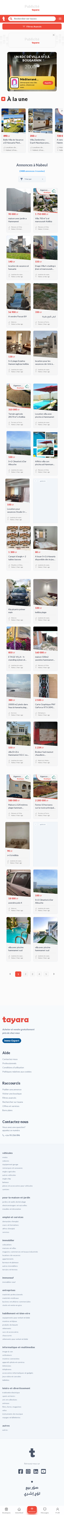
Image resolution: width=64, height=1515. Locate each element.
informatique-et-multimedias (18, 1347)
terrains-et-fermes (10, 1269)
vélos (4, 1410)
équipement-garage (10, 1164)
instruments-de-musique (12, 1414)
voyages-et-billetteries (11, 1417)
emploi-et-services (12, 1217)
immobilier (8, 1240)
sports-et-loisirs (8, 1396)
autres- (5, 1430)
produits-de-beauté (10, 1325)
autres (6, 1425)
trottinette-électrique (11, 1392)
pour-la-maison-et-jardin (16, 1197)
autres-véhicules (9, 1175)
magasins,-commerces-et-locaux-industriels (20, 1252)
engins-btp (6, 1179)
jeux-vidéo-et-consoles (11, 1376)
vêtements (6, 1328)
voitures (5, 1161)
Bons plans (7, 1110)
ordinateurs (7, 1355)
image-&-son (7, 1351)
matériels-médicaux (10, 1298)
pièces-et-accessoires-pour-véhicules (17, 1186)
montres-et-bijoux (9, 1321)
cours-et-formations (10, 1225)
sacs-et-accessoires (10, 1332)
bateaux (5, 1182)
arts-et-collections (9, 1400)
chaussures (7, 1335)
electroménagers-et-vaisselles (14, 1205)
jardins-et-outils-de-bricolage (14, 1202)
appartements (8, 1259)
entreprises (8, 1290)
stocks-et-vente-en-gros (12, 1305)
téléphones (6, 1369)
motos (5, 1157)
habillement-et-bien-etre (16, 1313)
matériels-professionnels (12, 1294)
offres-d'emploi (8, 1228)
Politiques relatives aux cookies (17, 1071)
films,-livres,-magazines (11, 1407)
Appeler (48, 83)
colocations (7, 1245)
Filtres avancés (9, 1097)
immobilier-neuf (8, 1282)
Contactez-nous (10, 1059)
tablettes (5, 1380)
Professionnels (9, 1063)
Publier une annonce (11, 1089)
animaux (5, 1403)
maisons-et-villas (9, 1248)
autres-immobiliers (10, 1266)
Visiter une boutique (12, 1093)
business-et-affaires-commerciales (16, 1302)
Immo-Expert (11, 1040)
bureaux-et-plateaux (10, 1262)
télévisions (6, 1366)
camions (5, 1189)
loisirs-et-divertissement (16, 1388)
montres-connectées (10, 1359)
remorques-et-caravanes (12, 1168)
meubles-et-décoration (11, 1209)
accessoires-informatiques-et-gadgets (17, 1373)
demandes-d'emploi (10, 1221)
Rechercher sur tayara (12, 1102)
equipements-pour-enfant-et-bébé (16, 1318)
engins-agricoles (9, 1171)
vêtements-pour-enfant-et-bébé (15, 1339)
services (5, 1232)
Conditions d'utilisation (13, 1067)
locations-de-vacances (11, 1255)
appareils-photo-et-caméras (13, 1362)
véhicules (7, 1152)
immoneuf (8, 1277)
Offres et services (10, 1106)
